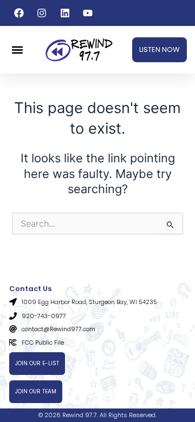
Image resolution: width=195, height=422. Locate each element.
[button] (17, 50)
